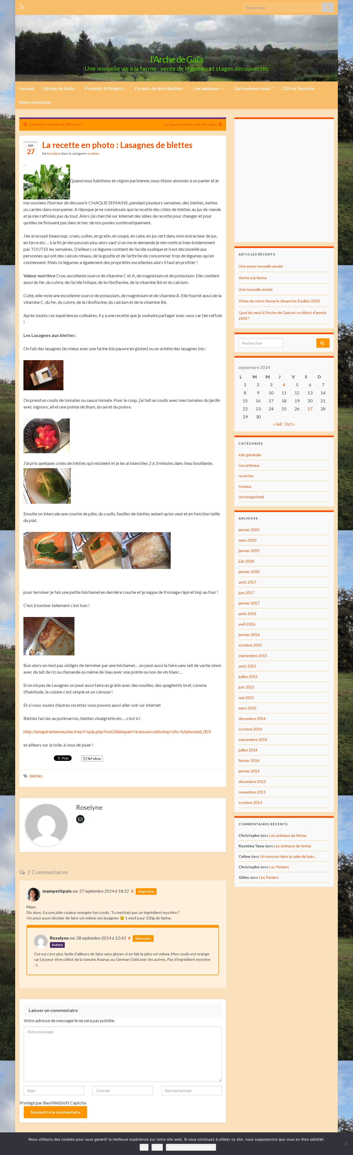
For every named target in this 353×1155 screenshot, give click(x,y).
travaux (245, 486)
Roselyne (54, 153)
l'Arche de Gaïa (176, 59)
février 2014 (249, 760)
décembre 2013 (252, 781)
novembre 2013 (252, 792)
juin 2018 (246, 561)
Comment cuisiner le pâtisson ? (55, 124)
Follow (95, 758)
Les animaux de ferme (287, 835)
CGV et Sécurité (298, 88)
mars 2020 (247, 540)
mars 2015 (247, 708)
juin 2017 (246, 592)
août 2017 (247, 582)
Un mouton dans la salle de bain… (288, 856)
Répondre (146, 891)
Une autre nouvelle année (261, 266)
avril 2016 (247, 624)
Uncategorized (251, 496)
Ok (144, 1147)
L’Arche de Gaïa (58, 88)
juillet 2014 (248, 750)
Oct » (290, 423)
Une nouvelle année (256, 289)
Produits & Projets (104, 88)
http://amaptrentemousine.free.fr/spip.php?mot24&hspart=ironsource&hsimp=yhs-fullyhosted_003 (117, 731)
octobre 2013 (250, 802)
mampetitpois (57, 890)
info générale (250, 454)
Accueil (26, 88)
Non (157, 1147)
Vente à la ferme (253, 277)
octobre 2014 (250, 729)
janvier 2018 (249, 571)
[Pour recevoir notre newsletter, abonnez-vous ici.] (22, 6)
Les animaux (249, 465)
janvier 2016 (249, 634)
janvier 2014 (249, 771)
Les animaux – (208, 88)
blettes (36, 776)
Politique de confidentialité (191, 1147)
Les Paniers (279, 866)
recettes (93, 153)
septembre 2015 (253, 655)
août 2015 (247, 666)
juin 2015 (246, 687)
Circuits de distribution (159, 88)
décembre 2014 (252, 718)
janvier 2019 (249, 550)
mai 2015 (246, 697)
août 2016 (247, 613)
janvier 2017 (249, 603)
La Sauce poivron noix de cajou (190, 124)
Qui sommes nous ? (253, 88)
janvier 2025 (249, 529)
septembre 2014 (253, 739)
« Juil (277, 423)
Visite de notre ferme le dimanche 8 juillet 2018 (279, 301)
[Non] (346, 1143)
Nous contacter (35, 102)
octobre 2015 (250, 645)
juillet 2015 (248, 676)
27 (309, 408)
